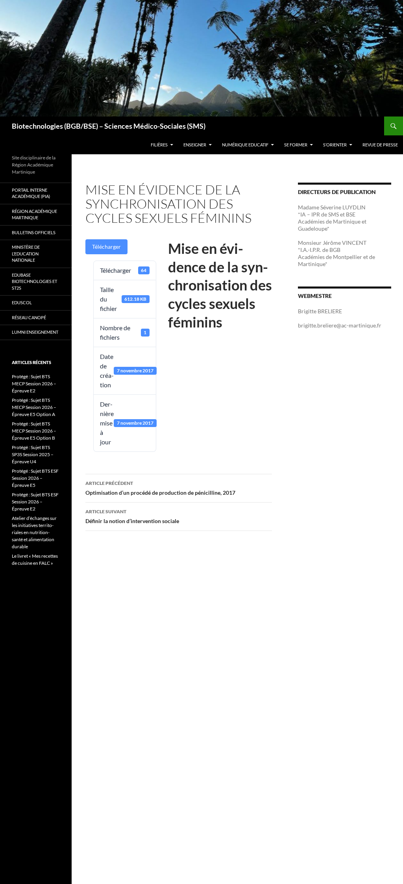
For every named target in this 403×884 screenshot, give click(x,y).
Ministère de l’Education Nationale (26, 253)
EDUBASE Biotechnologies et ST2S (34, 281)
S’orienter (335, 144)
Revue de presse (380, 144)
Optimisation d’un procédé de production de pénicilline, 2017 (160, 488)
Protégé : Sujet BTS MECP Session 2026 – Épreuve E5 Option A (34, 407)
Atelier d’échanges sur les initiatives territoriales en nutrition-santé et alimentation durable (34, 532)
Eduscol (22, 302)
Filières (159, 144)
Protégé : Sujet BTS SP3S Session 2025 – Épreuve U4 (33, 454)
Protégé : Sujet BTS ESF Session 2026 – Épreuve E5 (35, 478)
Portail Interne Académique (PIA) (31, 193)
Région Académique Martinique (34, 214)
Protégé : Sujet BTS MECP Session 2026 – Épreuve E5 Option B (34, 431)
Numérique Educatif (245, 144)
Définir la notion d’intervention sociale (132, 516)
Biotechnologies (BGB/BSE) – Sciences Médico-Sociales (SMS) (108, 126)
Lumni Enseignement (35, 332)
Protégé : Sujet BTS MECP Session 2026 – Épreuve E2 (34, 384)
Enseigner (194, 144)
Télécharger (106, 246)
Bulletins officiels (33, 232)
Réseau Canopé (29, 317)
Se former (295, 144)
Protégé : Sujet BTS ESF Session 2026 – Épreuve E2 (35, 502)
